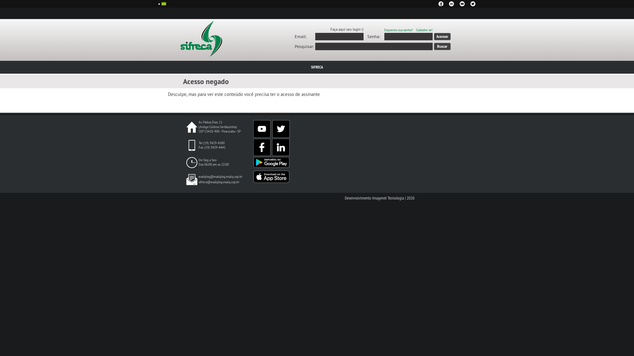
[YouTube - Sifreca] (462, 3)
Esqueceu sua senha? (398, 30)
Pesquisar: (304, 46)
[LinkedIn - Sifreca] (451, 3)
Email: (301, 36)
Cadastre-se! (424, 30)
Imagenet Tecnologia (388, 198)
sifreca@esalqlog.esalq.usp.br (219, 182)
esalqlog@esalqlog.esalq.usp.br (220, 177)
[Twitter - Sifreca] (473, 3)
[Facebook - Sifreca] (441, 3)
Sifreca (317, 67)
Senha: (373, 36)
